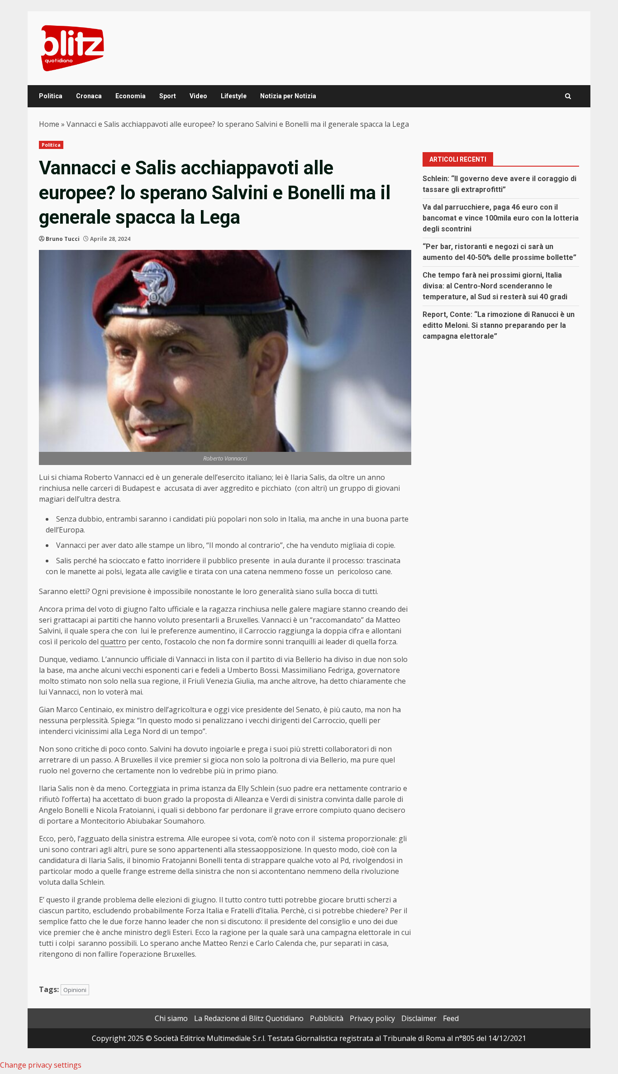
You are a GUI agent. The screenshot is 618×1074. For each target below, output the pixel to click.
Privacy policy (372, 1018)
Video (198, 96)
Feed (451, 1018)
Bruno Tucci (63, 239)
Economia (130, 96)
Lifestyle (234, 96)
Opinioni (74, 990)
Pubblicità (326, 1018)
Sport (167, 96)
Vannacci (71, 545)
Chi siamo (171, 1018)
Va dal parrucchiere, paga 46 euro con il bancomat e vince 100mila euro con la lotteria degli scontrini (501, 218)
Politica (50, 96)
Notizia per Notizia (288, 96)
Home (49, 124)
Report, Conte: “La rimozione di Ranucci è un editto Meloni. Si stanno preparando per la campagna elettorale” (499, 325)
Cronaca (89, 96)
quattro (113, 642)
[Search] (568, 96)
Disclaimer (419, 1018)
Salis (63, 561)
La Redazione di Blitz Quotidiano (249, 1018)
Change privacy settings (40, 1065)
